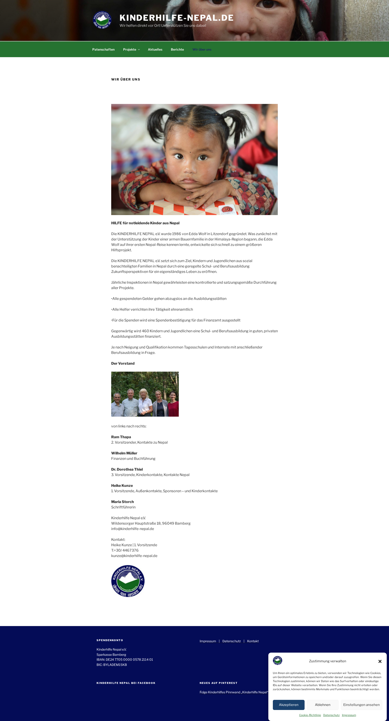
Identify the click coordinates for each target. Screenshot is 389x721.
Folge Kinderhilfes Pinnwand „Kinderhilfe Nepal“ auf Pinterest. (244, 692)
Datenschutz (331, 715)
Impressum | (211, 641)
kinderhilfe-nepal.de (177, 18)
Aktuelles (155, 49)
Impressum (349, 715)
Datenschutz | (234, 641)
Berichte (177, 49)
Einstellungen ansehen (361, 705)
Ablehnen (322, 705)
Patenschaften (103, 49)
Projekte (129, 49)
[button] (380, 661)
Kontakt (253, 641)
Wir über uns (201, 49)
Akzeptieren (289, 705)
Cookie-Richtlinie (310, 715)
